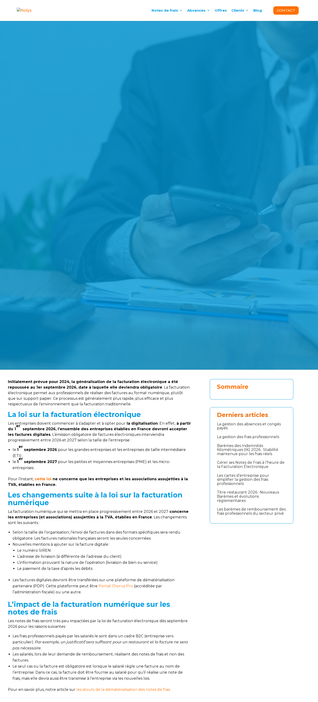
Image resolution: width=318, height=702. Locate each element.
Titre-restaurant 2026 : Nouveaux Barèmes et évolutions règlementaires (248, 496)
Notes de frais (165, 10)
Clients (237, 10)
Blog (257, 10)
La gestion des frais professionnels (248, 437)
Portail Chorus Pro (115, 586)
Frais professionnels (40, 178)
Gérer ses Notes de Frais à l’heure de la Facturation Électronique (250, 464)
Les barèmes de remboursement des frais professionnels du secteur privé (251, 511)
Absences (196, 10)
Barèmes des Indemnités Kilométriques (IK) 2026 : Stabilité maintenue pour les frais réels (247, 449)
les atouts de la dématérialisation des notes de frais (123, 689)
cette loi (43, 479)
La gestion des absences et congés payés (249, 426)
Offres (221, 10)
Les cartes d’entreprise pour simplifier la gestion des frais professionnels (243, 479)
